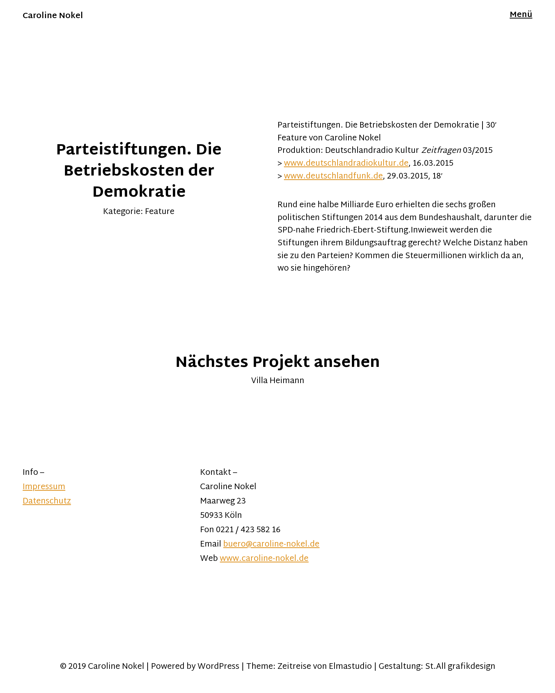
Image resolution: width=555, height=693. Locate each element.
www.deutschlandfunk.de (333, 176)
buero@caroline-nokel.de (271, 544)
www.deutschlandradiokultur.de (346, 164)
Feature (159, 212)
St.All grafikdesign (460, 667)
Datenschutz (47, 501)
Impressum (44, 487)
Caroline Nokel (53, 16)
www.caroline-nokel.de (264, 559)
